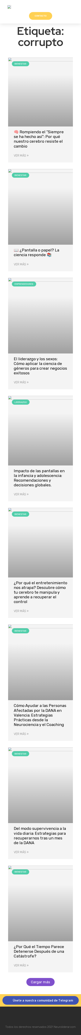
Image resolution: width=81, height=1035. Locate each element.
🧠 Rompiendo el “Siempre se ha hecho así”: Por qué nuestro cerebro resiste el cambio (39, 139)
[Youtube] (50, 1015)
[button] (73, 6)
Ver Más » (21, 155)
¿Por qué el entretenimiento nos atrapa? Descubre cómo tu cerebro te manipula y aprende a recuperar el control (40, 592)
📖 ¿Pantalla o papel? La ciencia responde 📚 (36, 252)
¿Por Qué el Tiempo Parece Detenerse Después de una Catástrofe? (39, 951)
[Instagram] (41, 1015)
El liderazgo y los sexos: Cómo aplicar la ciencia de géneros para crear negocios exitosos (40, 365)
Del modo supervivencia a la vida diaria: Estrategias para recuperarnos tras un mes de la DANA (40, 835)
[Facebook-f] (31, 1015)
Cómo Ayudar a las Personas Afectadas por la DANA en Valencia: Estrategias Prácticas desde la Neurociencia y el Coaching (40, 715)
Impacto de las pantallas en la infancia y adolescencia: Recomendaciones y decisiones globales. (39, 477)
